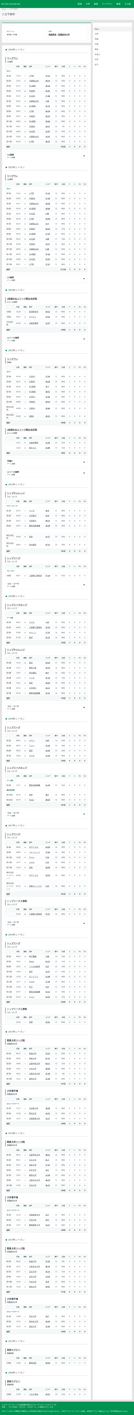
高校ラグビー (13, 1350)
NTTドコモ (33, 847)
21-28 (48, 785)
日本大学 (32, 1170)
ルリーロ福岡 (12, 302)
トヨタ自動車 (34, 966)
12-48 (48, 977)
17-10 (48, 376)
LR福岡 (10, 62)
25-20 (48, 397)
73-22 (48, 1053)
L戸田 (31, 76)
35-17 (48, 1118)
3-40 (47, 239)
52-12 (48, 637)
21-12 (48, 693)
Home (4, 9)
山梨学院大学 (34, 1064)
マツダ (32, 511)
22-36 (48, 443)
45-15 (48, 1272)
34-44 (48, 121)
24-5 (47, 1170)
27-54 (48, 234)
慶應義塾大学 (34, 1225)
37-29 (48, 1074)
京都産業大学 (34, 1118)
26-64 (48, 209)
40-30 (48, 1069)
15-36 (48, 746)
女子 (96, 65)
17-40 (48, 96)
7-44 (47, 101)
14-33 (48, 997)
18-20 (48, 1363)
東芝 (31, 751)
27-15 (48, 264)
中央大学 (32, 1069)
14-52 (48, 1113)
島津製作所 (33, 312)
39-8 (47, 511)
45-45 (48, 91)
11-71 (48, 537)
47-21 (48, 545)
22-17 (48, 972)
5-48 (47, 249)
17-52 (48, 1165)
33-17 (48, 244)
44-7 (47, 673)
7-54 (47, 857)
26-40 (48, 408)
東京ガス (32, 448)
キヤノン (32, 632)
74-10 (48, 1277)
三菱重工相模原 (35, 576)
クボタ (32, 622)
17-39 (48, 198)
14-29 (48, 751)
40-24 (48, 800)
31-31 (48, 137)
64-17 (48, 1064)
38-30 (48, 1108)
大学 (88, 4)
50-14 (48, 402)
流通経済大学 (64, 34)
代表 (96, 44)
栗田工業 (32, 668)
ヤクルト (32, 317)
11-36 (48, 1326)
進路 (96, 4)
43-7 (47, 1316)
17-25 (48, 193)
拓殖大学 (32, 1053)
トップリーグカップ (17, 605)
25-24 (48, 627)
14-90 (48, 448)
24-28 (48, 847)
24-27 (48, 1225)
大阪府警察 (33, 323)
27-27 (48, 914)
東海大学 (32, 1079)
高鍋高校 (52, 34)
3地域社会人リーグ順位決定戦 (22, 299)
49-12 (48, 521)
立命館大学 (33, 1108)
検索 (118, 4)
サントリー (33, 977)
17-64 (48, 852)
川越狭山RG (34, 81)
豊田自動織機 (34, 526)
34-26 (48, 1321)
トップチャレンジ (16, 493)
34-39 (48, 219)
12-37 (48, 323)
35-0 (47, 516)
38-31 (48, 392)
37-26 (48, 254)
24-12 (48, 688)
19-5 (47, 1220)
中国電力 (32, 521)
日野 (31, 795)
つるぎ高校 (33, 1394)
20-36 (48, 867)
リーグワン (107, 4)
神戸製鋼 (32, 956)
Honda (31, 800)
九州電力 (32, 516)
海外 (96, 49)
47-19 (48, 678)
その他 (127, 4)
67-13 (48, 1058)
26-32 (48, 116)
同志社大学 (33, 1321)
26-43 (48, 683)
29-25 (48, 141)
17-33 (48, 632)
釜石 (31, 637)
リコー (32, 746)
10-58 (48, 204)
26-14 (48, 668)
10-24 (48, 229)
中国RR (32, 91)
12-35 (48, 259)
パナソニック (34, 852)
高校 (80, 4)
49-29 (48, 1180)
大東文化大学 (34, 1074)
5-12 (47, 862)
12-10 (48, 1175)
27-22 (48, 76)
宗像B (9, 362)
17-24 (48, 576)
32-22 (48, 1022)
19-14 (48, 875)
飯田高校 (32, 1363)
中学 (96, 59)
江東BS (32, 382)
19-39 (48, 526)
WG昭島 (32, 86)
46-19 (48, 1266)
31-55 (48, 106)
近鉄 (31, 537)
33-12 (48, 992)
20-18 (48, 86)
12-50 (48, 756)
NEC (31, 987)
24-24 (48, 663)
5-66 (47, 214)
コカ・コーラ (12, 496)
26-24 (48, 111)
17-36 (48, 982)
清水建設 (32, 545)
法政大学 (32, 1165)
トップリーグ (13, 558)
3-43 (47, 740)
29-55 (48, 416)
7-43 (47, 622)
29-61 (48, 1287)
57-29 (48, 1261)
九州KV (32, 376)
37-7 (47, 387)
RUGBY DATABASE (10, 4)
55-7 (47, 1215)
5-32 (47, 886)
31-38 (48, 1079)
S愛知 (31, 416)
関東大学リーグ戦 (16, 1040)
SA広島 (32, 96)
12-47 (48, 131)
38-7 (47, 795)
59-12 (48, 312)
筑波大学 (32, 1326)
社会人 (97, 54)
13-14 (48, 317)
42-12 (48, 961)
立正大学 (32, 1160)
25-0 (47, 1282)
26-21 (48, 1185)
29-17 (48, 126)
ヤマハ (32, 740)
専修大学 (32, 1058)
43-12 (48, 1394)
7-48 (47, 956)
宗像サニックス (35, 886)
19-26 (48, 382)
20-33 (48, 81)
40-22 (48, 1155)
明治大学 (32, 1113)
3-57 (47, 224)
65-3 (47, 1160)
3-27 (47, 987)
